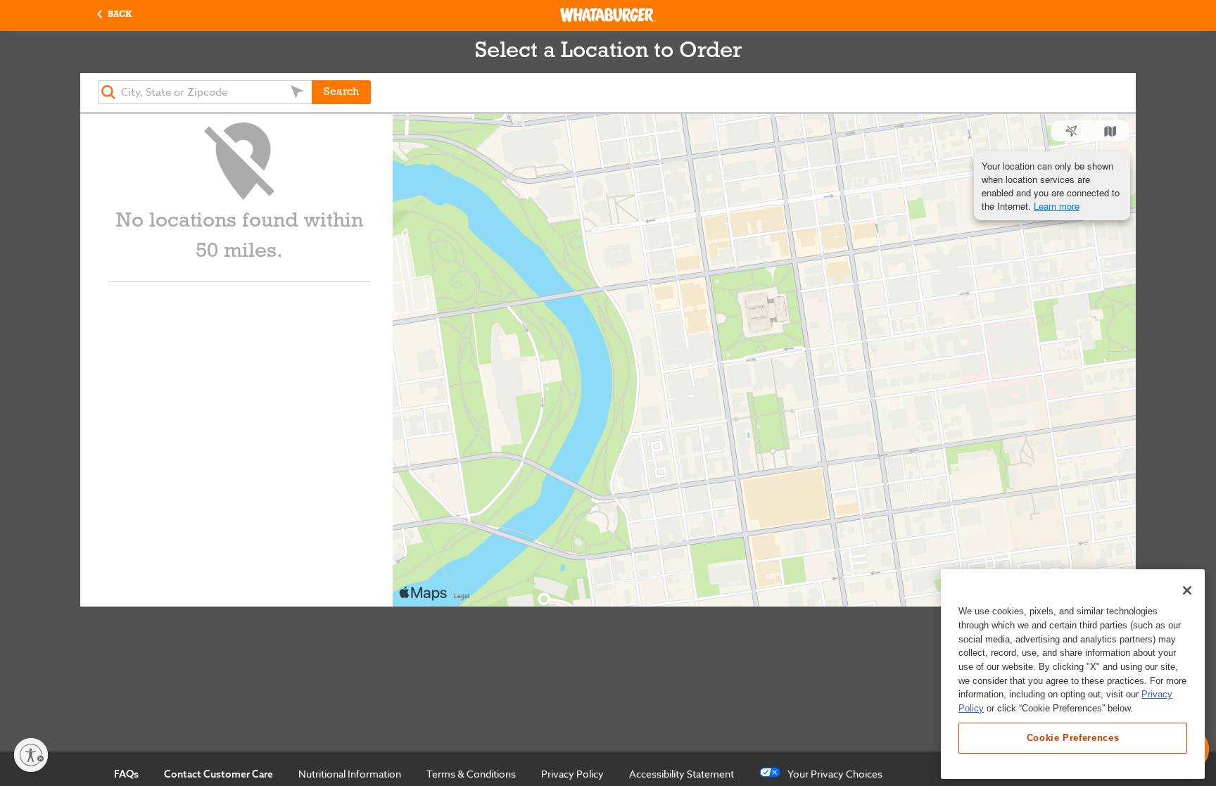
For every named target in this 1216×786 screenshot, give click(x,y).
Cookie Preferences (1073, 738)
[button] (114, 15)
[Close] (1187, 590)
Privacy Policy (572, 773)
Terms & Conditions (471, 773)
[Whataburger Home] (608, 15)
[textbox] (205, 92)
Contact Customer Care (218, 774)
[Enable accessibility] (31, 755)
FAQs (126, 774)
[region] (1073, 674)
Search (341, 92)
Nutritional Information (349, 773)
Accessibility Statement (681, 773)
